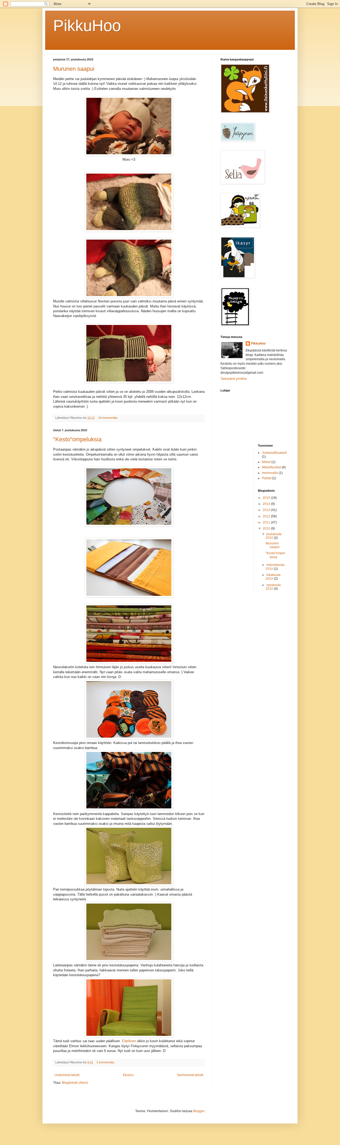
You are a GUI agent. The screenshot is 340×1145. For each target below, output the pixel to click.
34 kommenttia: (108, 417)
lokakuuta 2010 (273, 576)
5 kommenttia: (106, 1062)
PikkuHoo (87, 25)
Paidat (266, 478)
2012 (267, 516)
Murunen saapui (73, 68)
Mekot (266, 462)
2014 (267, 504)
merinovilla (270, 473)
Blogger (198, 1111)
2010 (267, 528)
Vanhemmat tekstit (190, 1075)
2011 (267, 522)
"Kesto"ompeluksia (77, 439)
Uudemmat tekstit (66, 1075)
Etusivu (128, 1075)
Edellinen (129, 1041)
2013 (267, 510)
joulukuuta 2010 (274, 536)
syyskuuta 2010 (273, 587)
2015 (267, 498)
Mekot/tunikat (271, 467)
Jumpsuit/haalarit (274, 453)
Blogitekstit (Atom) (75, 1083)
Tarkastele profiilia (233, 379)
